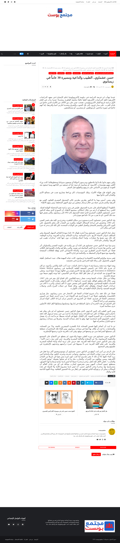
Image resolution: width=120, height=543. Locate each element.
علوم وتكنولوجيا (52, 53)
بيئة (71, 53)
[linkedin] (83, 383)
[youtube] (5, 1)
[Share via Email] (47, 383)
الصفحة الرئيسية (108, 68)
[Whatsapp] (56, 383)
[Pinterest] (74, 383)
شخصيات (48, 68)
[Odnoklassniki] (60, 383)
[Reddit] (69, 383)
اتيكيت (99, 53)
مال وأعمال (63, 53)
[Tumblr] (78, 383)
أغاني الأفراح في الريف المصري (15, 108)
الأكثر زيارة (19, 227)
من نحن (94, 2)
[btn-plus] (47, 87)
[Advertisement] (60, 35)
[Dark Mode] (22, 54)
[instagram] (11, 1)
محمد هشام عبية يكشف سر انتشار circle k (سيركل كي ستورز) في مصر (16, 195)
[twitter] (8, 1)
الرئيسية (100, 2)
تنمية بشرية (90, 53)
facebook (99, 382)
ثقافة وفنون (79, 53)
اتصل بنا (88, 2)
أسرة (106, 53)
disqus (77, 447)
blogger (103, 447)
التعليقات (9, 227)
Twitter (90, 382)
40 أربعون (20, 136)
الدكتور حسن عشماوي (71, 68)
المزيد (42, 53)
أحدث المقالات (30, 227)
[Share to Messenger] (51, 383)
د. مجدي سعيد (58, 68)
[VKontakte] (65, 383)
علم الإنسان (61, 73)
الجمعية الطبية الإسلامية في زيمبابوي (90, 68)
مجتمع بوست (102, 430)
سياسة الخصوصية (80, 2)
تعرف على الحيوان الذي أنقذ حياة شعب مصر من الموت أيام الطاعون (14, 178)
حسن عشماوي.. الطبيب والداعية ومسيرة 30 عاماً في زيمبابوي (78, 70)
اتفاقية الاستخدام (19, 539)
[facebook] (14, 1)
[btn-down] (43, 87)
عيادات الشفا (100, 70)
